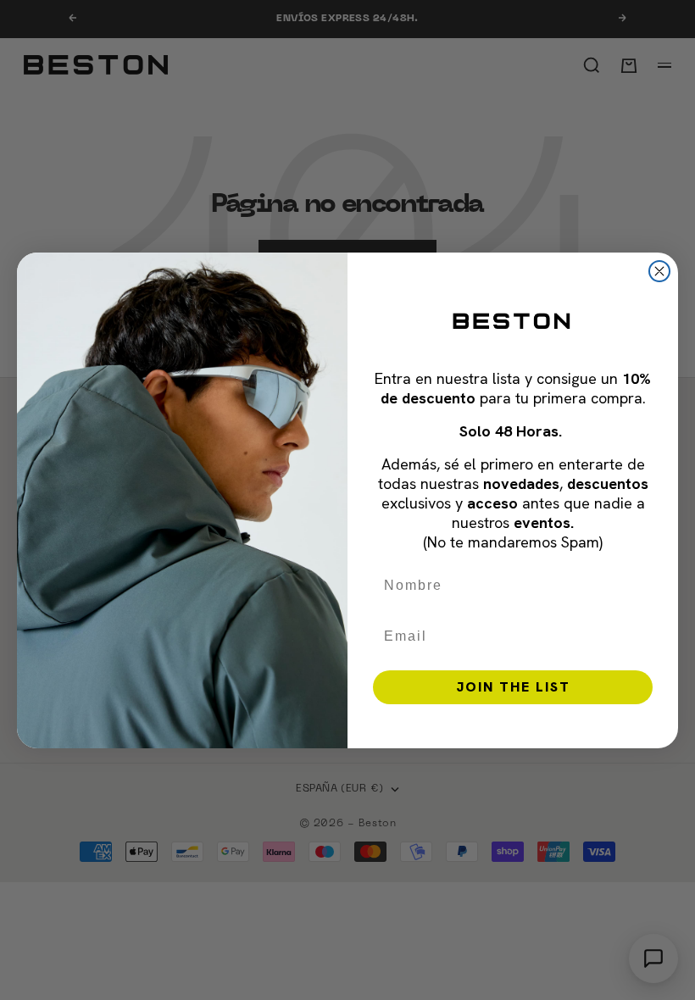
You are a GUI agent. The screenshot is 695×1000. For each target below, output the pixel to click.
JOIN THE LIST (513, 687)
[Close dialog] (659, 271)
